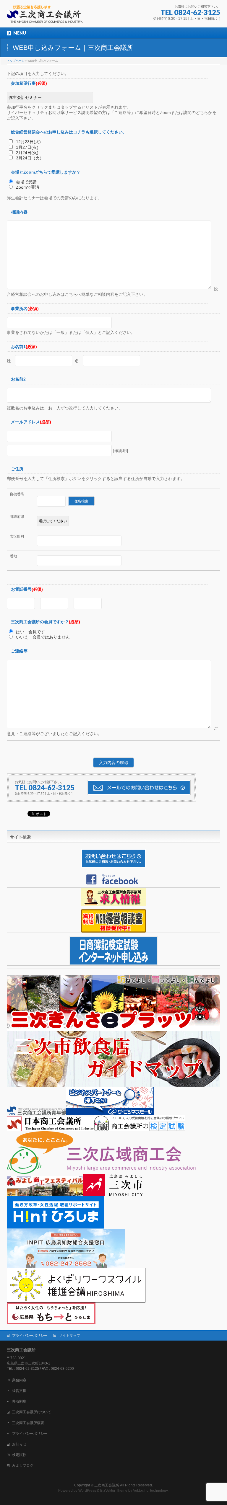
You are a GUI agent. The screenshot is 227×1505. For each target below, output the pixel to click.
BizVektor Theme (113, 1490)
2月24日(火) (26, 152)
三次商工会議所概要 (28, 1423)
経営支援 (19, 1391)
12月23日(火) (28, 141)
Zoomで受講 (27, 187)
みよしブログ (22, 1465)
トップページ (16, 60)
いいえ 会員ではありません (42, 637)
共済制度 (19, 1401)
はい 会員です (30, 631)
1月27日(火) (26, 147)
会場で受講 (26, 181)
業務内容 (19, 1380)
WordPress (87, 1490)
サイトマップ (69, 1335)
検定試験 (19, 1455)
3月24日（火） (29, 158)
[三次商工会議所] (48, 16)
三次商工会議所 (106, 1485)
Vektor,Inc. (141, 1490)
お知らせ (19, 1444)
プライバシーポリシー (30, 1335)
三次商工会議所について (31, 1412)
